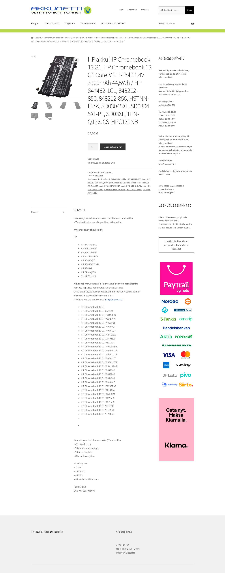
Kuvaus (34, 212)
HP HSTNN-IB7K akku (136, 186)
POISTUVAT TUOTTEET (113, 23)
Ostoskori (132, 9)
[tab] (48, 212)
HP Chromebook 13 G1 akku (117, 182)
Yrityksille (70, 23)
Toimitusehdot (88, 23)
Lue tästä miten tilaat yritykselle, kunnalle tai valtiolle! (176, 245)
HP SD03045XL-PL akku (114, 189)
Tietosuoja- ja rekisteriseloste (47, 531)
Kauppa (35, 23)
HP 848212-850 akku (137, 179)
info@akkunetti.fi (114, 299)
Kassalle (145, 9)
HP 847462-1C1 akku (117, 179)
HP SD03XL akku (134, 189)
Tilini (121, 9)
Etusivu (38, 37)
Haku (189, 10)
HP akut (89, 37)
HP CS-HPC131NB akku (114, 186)
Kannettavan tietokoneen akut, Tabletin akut (64, 37)
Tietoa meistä (51, 23)
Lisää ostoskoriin (113, 146)
